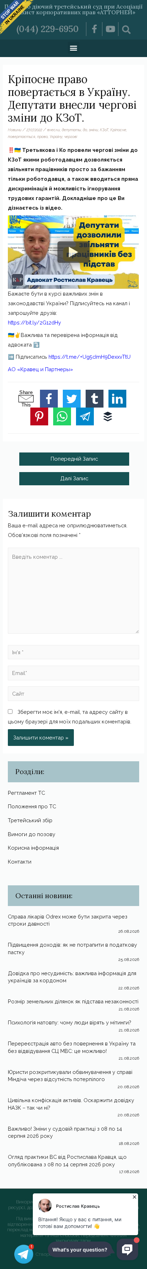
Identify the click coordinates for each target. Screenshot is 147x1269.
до (85, 130)
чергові (70, 136)
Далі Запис (74, 478)
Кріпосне (118, 130)
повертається (21, 136)
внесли (53, 130)
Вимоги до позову (31, 834)
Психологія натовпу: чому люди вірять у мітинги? (69, 1022)
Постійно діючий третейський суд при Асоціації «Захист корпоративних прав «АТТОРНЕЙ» (73, 9)
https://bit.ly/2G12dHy (34, 322)
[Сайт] (73, 695)
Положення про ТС (32, 806)
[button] (74, 47)
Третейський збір (30, 820)
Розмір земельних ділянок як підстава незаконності (73, 1001)
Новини (14, 130)
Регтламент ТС (26, 793)
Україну (56, 136)
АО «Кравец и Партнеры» (40, 369)
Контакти (19, 862)
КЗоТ (104, 130)
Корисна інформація (33, 848)
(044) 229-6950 (47, 29)
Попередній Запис (74, 458)
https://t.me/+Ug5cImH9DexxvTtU (90, 357)
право (42, 136)
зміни (93, 130)
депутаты (71, 130)
